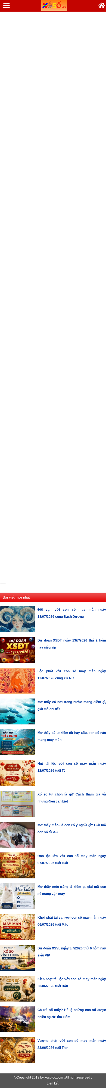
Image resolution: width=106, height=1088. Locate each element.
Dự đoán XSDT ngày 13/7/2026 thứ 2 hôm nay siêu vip (72, 644)
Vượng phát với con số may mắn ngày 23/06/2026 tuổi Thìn (72, 1044)
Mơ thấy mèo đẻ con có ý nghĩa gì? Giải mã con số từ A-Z (72, 828)
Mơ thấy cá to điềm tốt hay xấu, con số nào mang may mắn (72, 736)
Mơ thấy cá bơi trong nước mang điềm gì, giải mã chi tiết (72, 705)
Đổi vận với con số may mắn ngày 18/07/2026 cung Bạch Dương (72, 613)
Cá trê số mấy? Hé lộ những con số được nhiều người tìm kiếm (72, 1013)
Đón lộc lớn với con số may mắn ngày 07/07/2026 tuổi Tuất (72, 859)
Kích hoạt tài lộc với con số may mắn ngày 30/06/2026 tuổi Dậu (72, 982)
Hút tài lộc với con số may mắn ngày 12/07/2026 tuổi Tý (72, 767)
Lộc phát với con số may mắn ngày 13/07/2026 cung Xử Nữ (72, 674)
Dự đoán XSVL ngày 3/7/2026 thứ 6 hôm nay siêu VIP (72, 951)
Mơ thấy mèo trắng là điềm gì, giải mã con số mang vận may (72, 890)
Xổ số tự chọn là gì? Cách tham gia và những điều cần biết (72, 798)
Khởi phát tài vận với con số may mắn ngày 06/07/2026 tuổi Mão (72, 921)
